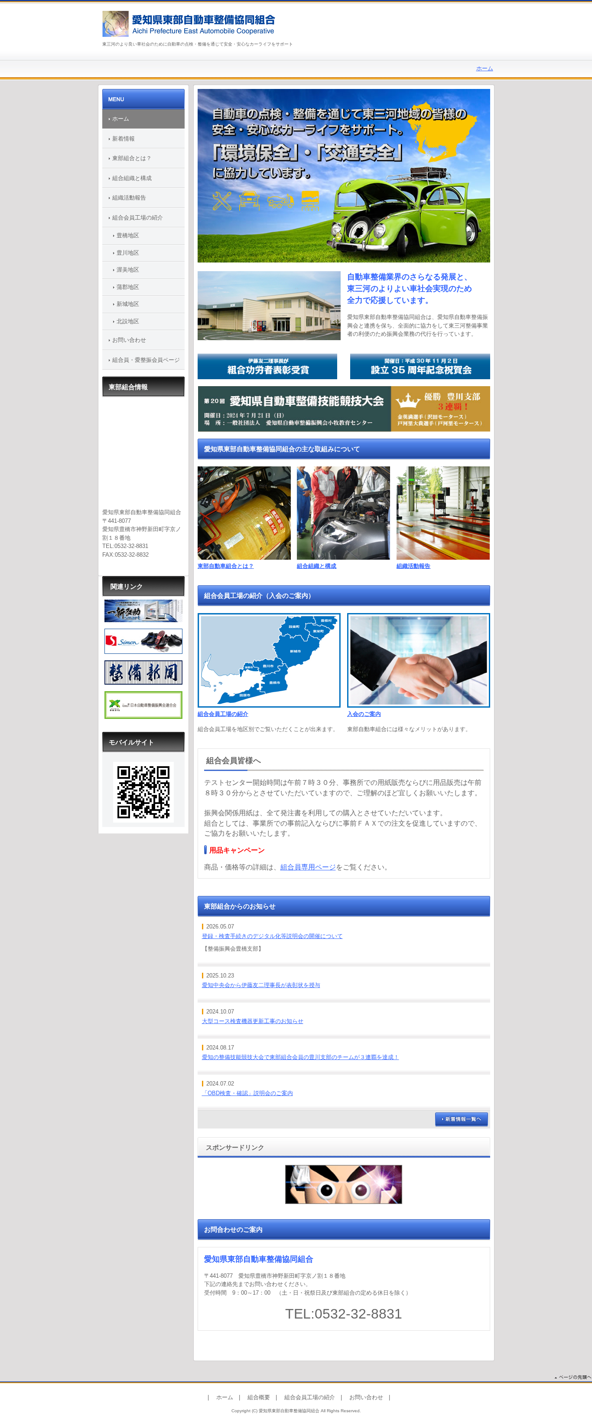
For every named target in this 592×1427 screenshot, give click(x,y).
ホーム (484, 68)
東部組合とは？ (132, 158)
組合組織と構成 (316, 566)
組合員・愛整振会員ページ (146, 360)
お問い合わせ (129, 340)
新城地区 (128, 304)
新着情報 (123, 138)
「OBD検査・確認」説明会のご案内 (247, 1093)
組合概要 (258, 1397)
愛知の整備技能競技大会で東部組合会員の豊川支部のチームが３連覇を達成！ (300, 1057)
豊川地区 (128, 252)
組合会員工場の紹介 (223, 714)
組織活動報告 (413, 566)
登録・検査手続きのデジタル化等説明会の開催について (272, 936)
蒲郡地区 (128, 287)
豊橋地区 (128, 235)
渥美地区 (128, 269)
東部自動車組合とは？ (226, 566)
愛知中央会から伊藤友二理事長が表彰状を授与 (261, 985)
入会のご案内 (364, 714)
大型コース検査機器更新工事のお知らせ (252, 1021)
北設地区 (128, 321)
